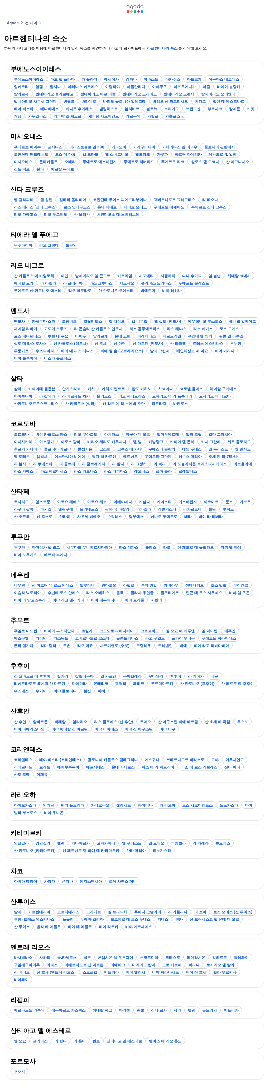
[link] (135, 8)
